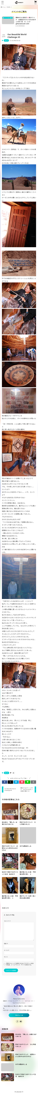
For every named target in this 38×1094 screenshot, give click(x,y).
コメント (7, 921)
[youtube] (20, 1021)
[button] (4, 782)
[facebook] (17, 1021)
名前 (6, 943)
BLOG (6, 40)
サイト (6, 957)
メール (6, 950)
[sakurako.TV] (19, 2)
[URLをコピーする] (33, 782)
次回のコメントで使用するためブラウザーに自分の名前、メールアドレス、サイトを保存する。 (20, 964)
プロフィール (19, 1015)
